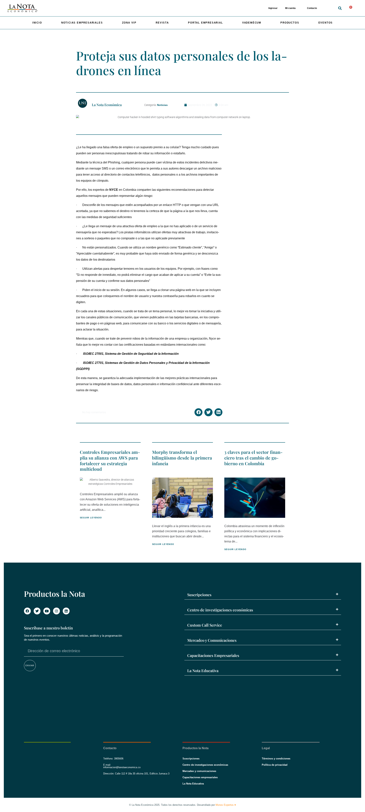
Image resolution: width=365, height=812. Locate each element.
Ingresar (273, 8)
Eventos (325, 22)
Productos (289, 22)
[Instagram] (56, 611)
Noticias (162, 104)
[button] (340, 8)
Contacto (312, 8)
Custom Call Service (204, 625)
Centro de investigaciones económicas (220, 609)
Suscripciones (199, 594)
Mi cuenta (290, 8)
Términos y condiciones (276, 758)
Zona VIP (129, 22)
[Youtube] (46, 611)
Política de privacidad (274, 764)
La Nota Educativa (202, 670)
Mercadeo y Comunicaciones (211, 640)
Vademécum (251, 22)
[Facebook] (27, 611)
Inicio (37, 22)
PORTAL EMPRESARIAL (205, 22)
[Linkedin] (66, 611)
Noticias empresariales (82, 22)
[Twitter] (37, 611)
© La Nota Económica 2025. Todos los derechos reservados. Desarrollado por (182, 804)
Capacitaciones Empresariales (213, 655)
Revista (162, 22)
